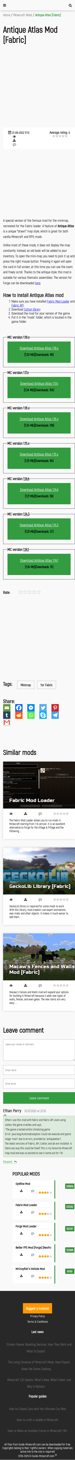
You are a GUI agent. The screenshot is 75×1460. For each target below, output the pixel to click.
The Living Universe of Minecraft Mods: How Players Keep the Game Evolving (39, 1365)
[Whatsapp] (33, 715)
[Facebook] (21, 707)
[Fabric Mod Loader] (39, 785)
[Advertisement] (37, 86)
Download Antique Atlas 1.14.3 (39, 525)
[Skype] (45, 715)
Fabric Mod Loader (58, 301)
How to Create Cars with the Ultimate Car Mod (37, 1409)
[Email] (9, 707)
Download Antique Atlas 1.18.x (39, 348)
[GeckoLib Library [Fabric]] (39, 870)
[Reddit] (21, 715)
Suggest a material (37, 1308)
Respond (7, 1161)
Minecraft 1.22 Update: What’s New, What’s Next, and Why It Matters (39, 1383)
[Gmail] (9, 722)
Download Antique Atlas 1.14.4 (39, 489)
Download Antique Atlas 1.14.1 (39, 560)
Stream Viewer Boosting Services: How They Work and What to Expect (39, 1347)
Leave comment (39, 1098)
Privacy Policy (37, 1316)
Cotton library (32, 309)
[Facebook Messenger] (33, 707)
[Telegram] (57, 715)
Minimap (26, 685)
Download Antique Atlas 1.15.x (39, 454)
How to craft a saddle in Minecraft (37, 1420)
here (37, 283)
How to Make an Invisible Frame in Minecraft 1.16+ (38, 1431)
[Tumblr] (9, 715)
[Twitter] (45, 707)
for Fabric (46, 685)
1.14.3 (26, 514)
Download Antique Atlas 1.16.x (39, 418)
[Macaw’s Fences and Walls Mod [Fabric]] (39, 956)
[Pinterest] (57, 707)
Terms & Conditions (37, 1321)
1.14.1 (26, 549)
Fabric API (17, 305)
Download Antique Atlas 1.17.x (39, 383)
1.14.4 (26, 478)
